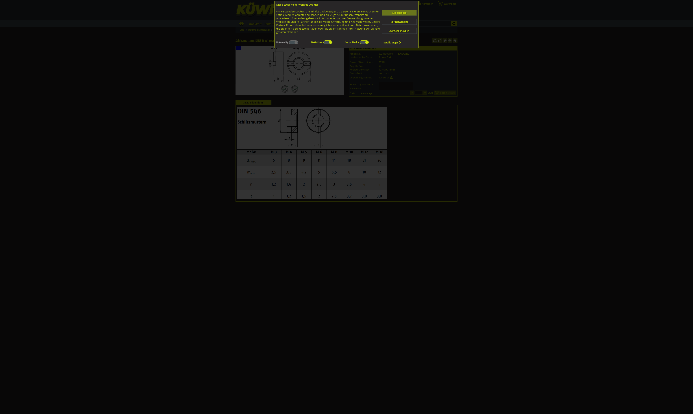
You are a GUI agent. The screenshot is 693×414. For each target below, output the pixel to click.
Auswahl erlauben (399, 31)
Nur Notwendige (399, 22)
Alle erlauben (399, 13)
